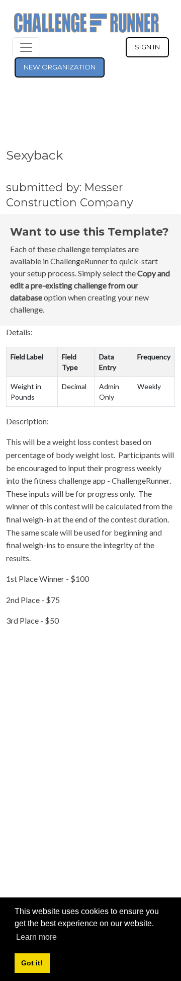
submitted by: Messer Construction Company (69, 195)
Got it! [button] (32, 963)
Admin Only (109, 391)
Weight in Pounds (26, 391)
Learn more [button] (36, 937)
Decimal (74, 386)
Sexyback (34, 155)
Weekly (149, 386)
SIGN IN (147, 47)
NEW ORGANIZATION (60, 67)
